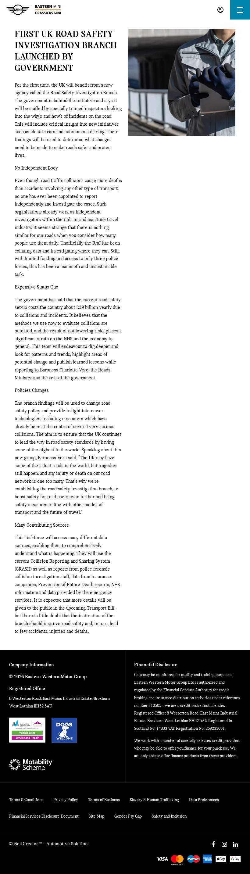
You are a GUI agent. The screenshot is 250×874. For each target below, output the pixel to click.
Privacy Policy (65, 800)
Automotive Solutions (68, 844)
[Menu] (240, 10)
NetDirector (26, 844)
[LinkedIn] (235, 844)
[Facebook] (213, 844)
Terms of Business (104, 800)
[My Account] (220, 9)
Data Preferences (204, 800)
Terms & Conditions (26, 800)
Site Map (96, 816)
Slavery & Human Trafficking (154, 800)
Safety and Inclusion (169, 816)
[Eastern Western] (33, 10)
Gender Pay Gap (128, 816)
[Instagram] (224, 844)
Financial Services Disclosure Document (44, 816)
